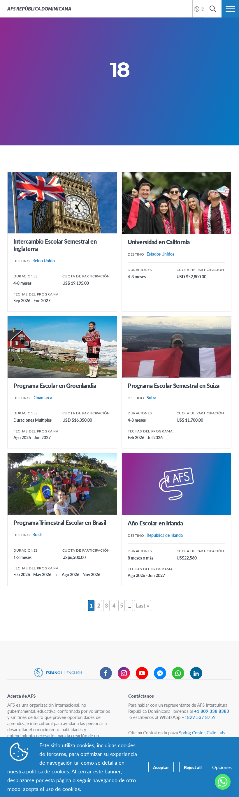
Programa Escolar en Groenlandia (54, 385)
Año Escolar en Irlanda (155, 523)
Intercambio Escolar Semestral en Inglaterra (54, 245)
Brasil (37, 534)
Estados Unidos (160, 254)
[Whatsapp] (223, 782)
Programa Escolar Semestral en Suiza (173, 385)
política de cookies (47, 771)
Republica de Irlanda (165, 535)
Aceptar (161, 767)
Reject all (193, 767)
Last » (142, 605)
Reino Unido (43, 260)
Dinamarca (42, 397)
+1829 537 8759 (199, 717)
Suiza (151, 397)
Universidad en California (159, 242)
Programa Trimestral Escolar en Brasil (59, 522)
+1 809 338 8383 (211, 711)
